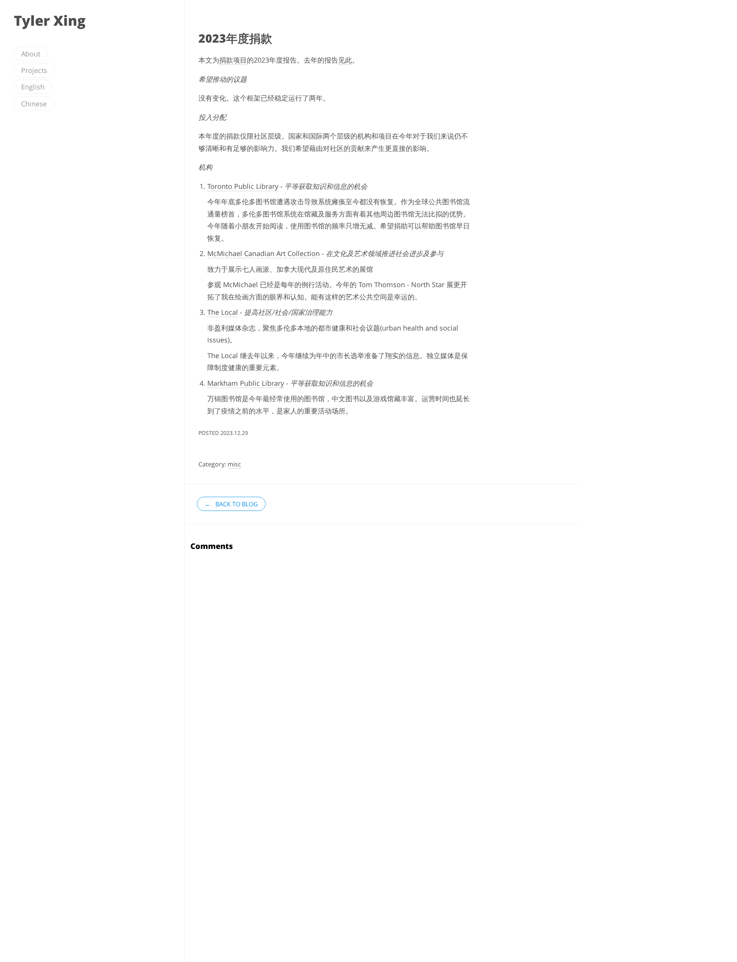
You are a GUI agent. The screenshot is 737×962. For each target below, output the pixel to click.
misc (234, 464)
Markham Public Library (245, 383)
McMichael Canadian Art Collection (263, 253)
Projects (34, 70)
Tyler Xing (50, 20)
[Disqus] (381, 653)
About (30, 53)
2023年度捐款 (235, 38)
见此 (345, 59)
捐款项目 (233, 59)
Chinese (34, 103)
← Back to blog (231, 504)
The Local (222, 312)
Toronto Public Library (242, 186)
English (33, 86)
